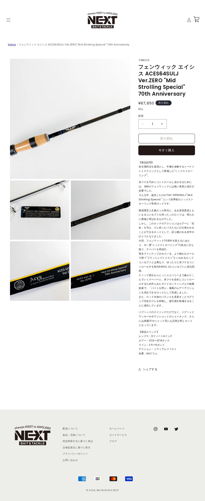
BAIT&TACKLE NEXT (108, 490)
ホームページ (117, 428)
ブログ (113, 441)
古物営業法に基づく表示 (76, 447)
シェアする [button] (150, 369)
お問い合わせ (70, 460)
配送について (70, 428)
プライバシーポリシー (75, 453)
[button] (8, 20)
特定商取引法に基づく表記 (78, 441)
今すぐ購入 (167, 150)
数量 (141, 116)
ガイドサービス (118, 435)
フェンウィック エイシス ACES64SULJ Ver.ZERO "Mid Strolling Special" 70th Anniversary (74, 44)
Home (12, 44)
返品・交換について (74, 435)
